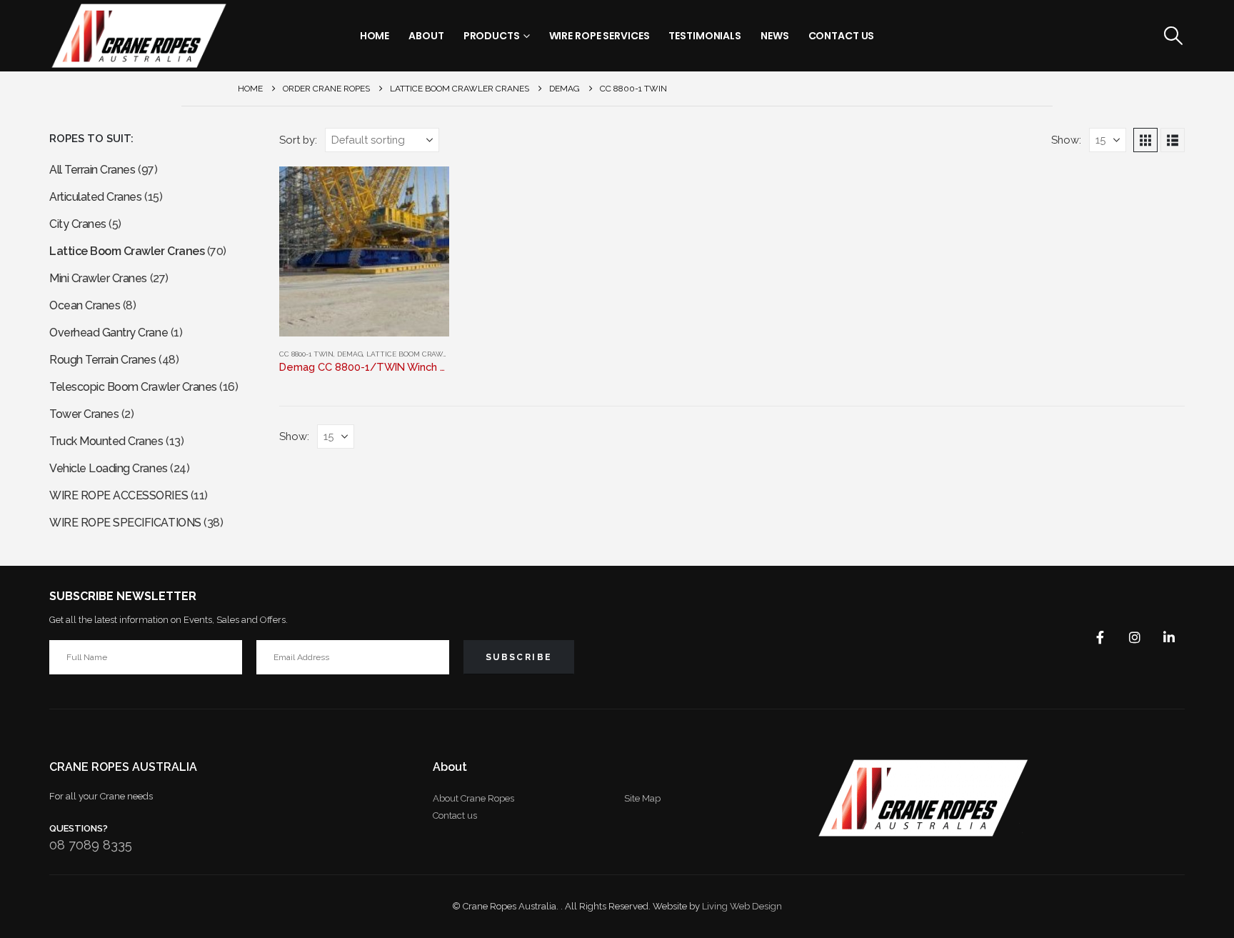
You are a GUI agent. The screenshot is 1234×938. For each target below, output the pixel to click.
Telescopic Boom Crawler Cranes (133, 387)
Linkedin (1169, 637)
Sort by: (298, 140)
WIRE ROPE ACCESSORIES (118, 495)
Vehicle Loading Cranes (108, 468)
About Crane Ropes (473, 798)
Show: (1066, 140)
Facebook (1100, 637)
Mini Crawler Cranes (98, 278)
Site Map (642, 798)
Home (375, 36)
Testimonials (704, 36)
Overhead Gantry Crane (108, 332)
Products (491, 36)
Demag (350, 354)
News (775, 36)
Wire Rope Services (599, 36)
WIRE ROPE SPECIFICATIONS (125, 522)
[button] (1174, 35)
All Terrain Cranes (92, 169)
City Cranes (77, 224)
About (425, 36)
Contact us (455, 815)
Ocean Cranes (84, 305)
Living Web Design (742, 906)
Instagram (1134, 637)
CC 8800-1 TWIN (306, 354)
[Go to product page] (364, 251)
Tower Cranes (84, 414)
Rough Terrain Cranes (102, 359)
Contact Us (841, 36)
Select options (425, 190)
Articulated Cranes (95, 197)
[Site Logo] (138, 36)
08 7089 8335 (90, 844)
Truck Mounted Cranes (106, 441)
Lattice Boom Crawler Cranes (426, 354)
